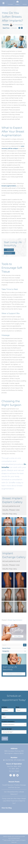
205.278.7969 (10, 760)
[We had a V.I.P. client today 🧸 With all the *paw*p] (4, 686)
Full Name (7, 707)
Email (6, 714)
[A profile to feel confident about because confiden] (4, 681)
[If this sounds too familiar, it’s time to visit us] (14, 686)
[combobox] (14, 724)
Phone (20, 707)
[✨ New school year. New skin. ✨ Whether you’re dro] (14, 681)
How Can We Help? (9, 729)
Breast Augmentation (15, 620)
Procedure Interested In (11, 721)
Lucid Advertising (15, 838)
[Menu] (3, 3)
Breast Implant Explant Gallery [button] (12, 506)
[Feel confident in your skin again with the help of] (23, 686)
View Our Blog (7, 808)
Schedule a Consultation (14, 674)
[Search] (24, 645)
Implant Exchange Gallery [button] (14, 561)
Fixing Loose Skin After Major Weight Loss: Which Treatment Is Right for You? (14, 801)
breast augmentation (9, 186)
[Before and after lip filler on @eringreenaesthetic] (23, 681)
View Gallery (17, 636)
